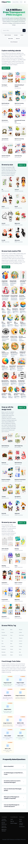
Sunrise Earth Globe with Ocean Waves (22, 309)
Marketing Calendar (4, 830)
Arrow (3, 629)
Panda (11, 649)
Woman (20, 655)
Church (11, 632)
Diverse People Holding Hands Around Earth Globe (14, 281)
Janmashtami (5, 138)
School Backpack (14, 41)
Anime (3, 206)
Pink (11, 638)
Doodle (3, 240)
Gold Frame (21, 635)
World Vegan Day (18, 445)
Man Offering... (5, 299)
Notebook (4, 649)
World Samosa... (14, 339)
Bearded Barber (5, 384)
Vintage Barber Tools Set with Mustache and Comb (21, 382)
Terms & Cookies (21, 824)
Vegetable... (21, 340)
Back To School (8, 35)
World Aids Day (18, 462)
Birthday (17, 548)
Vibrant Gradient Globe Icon (5, 367)
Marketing (17, 599)
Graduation (4, 582)
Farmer (11, 646)
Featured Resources (4, 826)
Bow (11, 643)
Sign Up (12, 821)
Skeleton (18, 38)
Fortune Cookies (14, 340)
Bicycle (20, 629)
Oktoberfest (5, 120)
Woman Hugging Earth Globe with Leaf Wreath (23, 324)
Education (4, 616)
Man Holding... (16, 325)
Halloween (17, 513)
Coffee (21, 35)
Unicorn (20, 641)
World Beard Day (12, 369)
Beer (11, 629)
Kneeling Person (14, 299)
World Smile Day (5, 103)
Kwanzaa (4, 462)
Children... (4, 340)
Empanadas (4, 356)
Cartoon (17, 189)
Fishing (20, 646)
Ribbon (11, 652)
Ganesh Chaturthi (6, 155)
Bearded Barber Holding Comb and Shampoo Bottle (12, 368)
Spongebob (17, 496)
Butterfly (4, 513)
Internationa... (5, 283)
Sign (20, 652)
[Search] (21, 2)
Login (11, 819)
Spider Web (10, 38)
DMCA (20, 821)
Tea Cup (12, 356)
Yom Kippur (4, 85)
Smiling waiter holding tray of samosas (23, 353)
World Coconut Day (19, 138)
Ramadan (3, 652)
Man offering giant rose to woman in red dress (6, 296)
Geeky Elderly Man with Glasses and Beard (17, 395)
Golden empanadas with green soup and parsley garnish (5, 353)
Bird (2, 643)
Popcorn (20, 638)
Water (11, 655)
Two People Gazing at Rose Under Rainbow (22, 296)
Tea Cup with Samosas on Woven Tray (14, 353)
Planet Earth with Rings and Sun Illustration (15, 309)
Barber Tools (21, 384)
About (20, 819)
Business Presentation (20, 479)
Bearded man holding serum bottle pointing (13, 381)
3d (2, 189)
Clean (6, 2)
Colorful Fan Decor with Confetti (21, 367)
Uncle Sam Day (18, 155)
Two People (22, 299)
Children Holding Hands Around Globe (5, 337)
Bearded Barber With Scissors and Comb (6, 381)
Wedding (4, 565)
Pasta (3, 638)
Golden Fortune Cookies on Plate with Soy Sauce (14, 337)
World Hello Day (5, 445)
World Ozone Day (9, 312)
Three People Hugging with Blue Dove (4, 281)
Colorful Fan (19, 370)
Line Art (3, 223)
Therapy (4, 496)
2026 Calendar (5, 548)
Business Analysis (6, 479)
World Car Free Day (19, 103)
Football (15, 35)
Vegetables (4, 655)
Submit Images (13, 823)
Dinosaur (3, 646)
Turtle (11, 641)
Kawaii (16, 206)
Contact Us (21, 826)
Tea (2, 641)
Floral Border (4, 635)
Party (16, 565)
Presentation (5, 599)
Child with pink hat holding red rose (23, 281)
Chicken (3, 632)
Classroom (17, 616)
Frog (11, 635)
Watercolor (17, 223)
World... (20, 339)
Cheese (20, 643)
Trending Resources (4, 820)
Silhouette (17, 240)
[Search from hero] (24, 30)
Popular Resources (4, 823)
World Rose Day (5, 298)
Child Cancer (23, 283)
